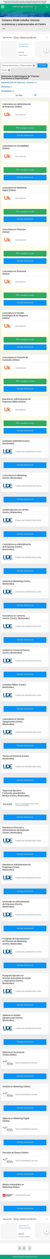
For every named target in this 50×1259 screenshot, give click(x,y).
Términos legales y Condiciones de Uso (25, 1257)
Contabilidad (6, 91)
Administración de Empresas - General (17, 82)
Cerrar (44, 2)
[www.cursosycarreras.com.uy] (25, 7)
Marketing (5, 87)
